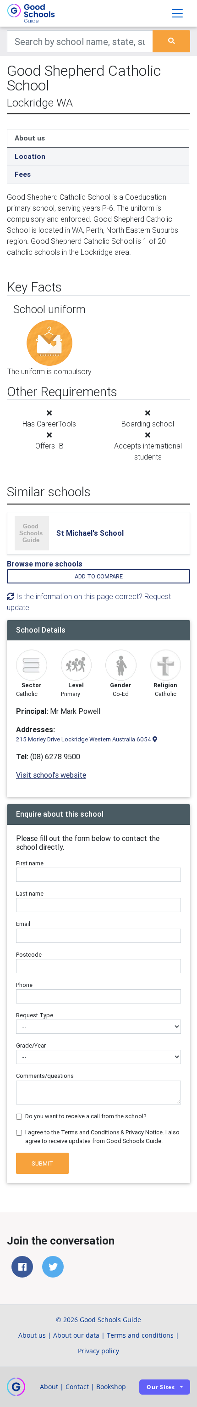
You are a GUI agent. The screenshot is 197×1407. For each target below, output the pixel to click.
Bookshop (111, 1386)
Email (23, 924)
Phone (24, 985)
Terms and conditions (140, 1335)
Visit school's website (51, 774)
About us (30, 138)
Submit (42, 1163)
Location (30, 156)
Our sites (161, 1387)
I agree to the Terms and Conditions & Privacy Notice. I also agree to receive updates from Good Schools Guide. (102, 1136)
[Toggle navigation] (177, 13)
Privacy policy (98, 1350)
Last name (30, 893)
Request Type (34, 1015)
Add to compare (99, 576)
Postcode (29, 955)
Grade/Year (31, 1045)
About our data (76, 1335)
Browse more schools (44, 563)
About (49, 1386)
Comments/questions (45, 1076)
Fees (23, 174)
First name (30, 863)
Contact (77, 1386)
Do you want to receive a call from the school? (86, 1116)
